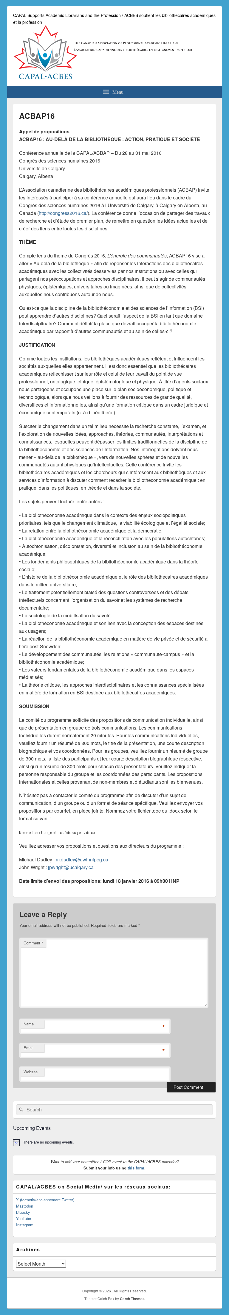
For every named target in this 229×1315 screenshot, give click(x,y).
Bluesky (23, 1212)
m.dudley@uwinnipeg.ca (82, 859)
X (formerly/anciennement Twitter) (45, 1199)
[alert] (114, 1142)
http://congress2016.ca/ (63, 213)
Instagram (24, 1224)
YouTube (23, 1218)
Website (31, 1072)
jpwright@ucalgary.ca (71, 867)
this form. (137, 1168)
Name (29, 1024)
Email (28, 1047)
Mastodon (24, 1206)
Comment (33, 943)
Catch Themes (132, 1298)
